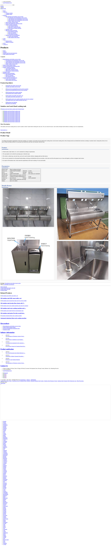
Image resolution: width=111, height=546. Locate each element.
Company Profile (9, 13)
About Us (5, 12)
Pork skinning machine (13, 34)
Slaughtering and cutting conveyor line (13, 283)
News (4, 39)
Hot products (5, 323)
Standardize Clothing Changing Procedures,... (15, 356)
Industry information (7, 332)
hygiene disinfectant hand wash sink (8, 287)
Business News (9, 40)
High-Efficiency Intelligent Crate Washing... (15, 339)
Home (4, 10)
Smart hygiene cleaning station (12, 22)
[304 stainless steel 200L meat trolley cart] (9, 295)
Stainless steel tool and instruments (13, 35)
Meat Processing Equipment (11, 30)
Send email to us (4, 129)
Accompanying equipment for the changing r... (15, 343)
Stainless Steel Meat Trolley (6, 380)
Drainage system (9, 29)
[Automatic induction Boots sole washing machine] (11, 315)
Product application (7, 349)
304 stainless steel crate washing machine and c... (13, 308)
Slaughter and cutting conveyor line (13, 86)
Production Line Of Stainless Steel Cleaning (21, 380)
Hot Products (23, 379)
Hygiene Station (4, 290)
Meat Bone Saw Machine (11, 103)
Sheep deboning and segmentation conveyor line (18, 20)
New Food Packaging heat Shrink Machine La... (15, 353)
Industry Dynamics (9, 42)
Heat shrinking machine (13, 31)
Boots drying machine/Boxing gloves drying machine (16, 90)
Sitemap (28, 379)
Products (5, 15)
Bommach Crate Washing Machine (13, 359)
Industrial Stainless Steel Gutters (37, 380)
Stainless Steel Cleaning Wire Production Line (67, 380)
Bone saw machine (12, 32)
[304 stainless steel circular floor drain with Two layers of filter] (14, 300)
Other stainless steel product (14, 37)
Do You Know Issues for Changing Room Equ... (15, 346)
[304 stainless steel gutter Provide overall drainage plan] (12, 310)
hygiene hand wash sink (5, 289)
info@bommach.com (7, 370)
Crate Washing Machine (13, 25)
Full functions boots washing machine (13, 93)
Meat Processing (80, 380)
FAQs (4, 43)
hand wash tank (4, 286)
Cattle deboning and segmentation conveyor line (18, 18)
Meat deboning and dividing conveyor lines (14, 16)
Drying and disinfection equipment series (14, 23)
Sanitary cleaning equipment (11, 24)
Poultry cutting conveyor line (14, 21)
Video (4, 38)
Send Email (3, 383)
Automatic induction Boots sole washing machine (13, 318)
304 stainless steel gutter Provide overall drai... (13, 313)
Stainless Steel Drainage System (50, 380)
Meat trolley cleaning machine (14, 27)
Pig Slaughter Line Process (8, 284)
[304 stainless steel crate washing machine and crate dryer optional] (14, 305)
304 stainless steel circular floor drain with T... (13, 303)
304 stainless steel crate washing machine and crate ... (16, 100)
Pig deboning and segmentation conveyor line (17, 17)
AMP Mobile (33, 379)
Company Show (9, 14)
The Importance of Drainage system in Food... (15, 336)
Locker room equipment (13, 36)
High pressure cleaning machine (14, 28)
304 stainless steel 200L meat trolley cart (14, 96)
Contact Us (5, 44)
